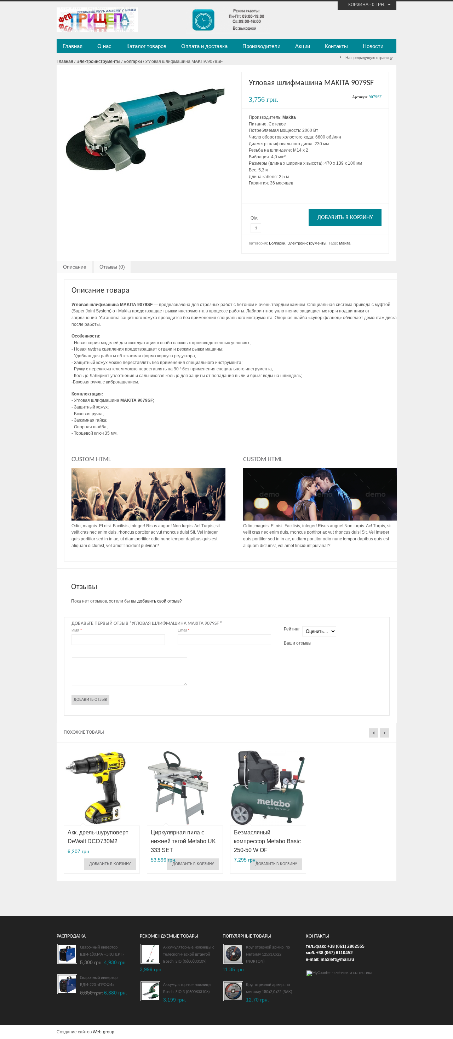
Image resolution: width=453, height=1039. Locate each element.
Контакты (336, 46)
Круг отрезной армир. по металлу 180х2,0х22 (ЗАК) (269, 988)
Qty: (254, 218)
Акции (302, 46)
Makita (344, 243)
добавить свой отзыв (158, 601)
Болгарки (133, 61)
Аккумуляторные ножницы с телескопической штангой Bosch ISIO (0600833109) (188, 954)
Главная (72, 46)
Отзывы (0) (112, 267)
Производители (261, 46)
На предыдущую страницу (369, 57)
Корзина (358, 4)
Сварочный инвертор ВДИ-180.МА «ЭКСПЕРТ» (102, 951)
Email (183, 630)
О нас (104, 46)
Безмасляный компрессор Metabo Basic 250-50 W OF (267, 841)
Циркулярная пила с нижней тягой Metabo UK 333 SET (183, 841)
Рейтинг (292, 629)
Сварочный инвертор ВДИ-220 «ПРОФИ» (98, 981)
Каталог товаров (146, 46)
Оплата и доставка (204, 46)
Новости (373, 46)
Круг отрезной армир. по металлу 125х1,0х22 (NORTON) (268, 954)
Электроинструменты (98, 61)
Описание (74, 267)
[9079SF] (145, 181)
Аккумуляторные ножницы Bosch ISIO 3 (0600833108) (187, 988)
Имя (76, 630)
